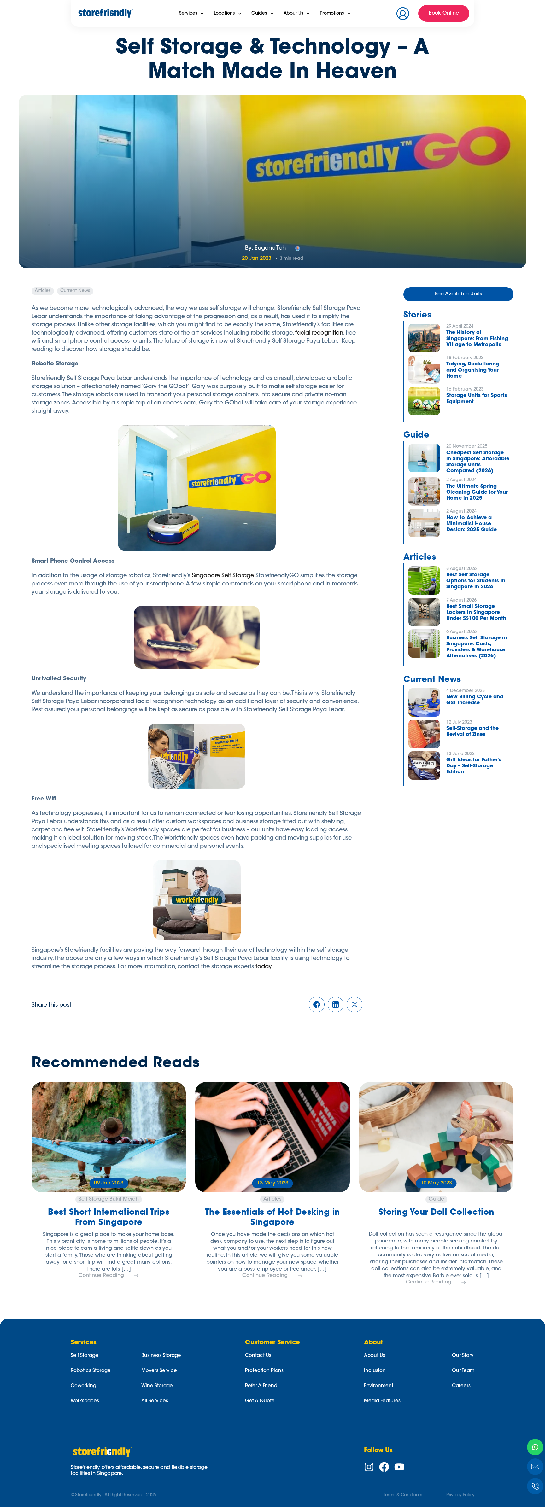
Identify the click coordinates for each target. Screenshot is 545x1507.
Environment (378, 1386)
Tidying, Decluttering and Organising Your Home (472, 370)
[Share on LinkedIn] (335, 1005)
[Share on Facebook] (317, 1005)
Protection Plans (264, 1371)
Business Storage (161, 1355)
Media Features (382, 1401)
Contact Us (258, 1355)
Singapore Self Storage (223, 576)
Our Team (463, 1371)
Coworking (83, 1386)
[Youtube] (399, 1467)
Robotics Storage (91, 1371)
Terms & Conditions (403, 1495)
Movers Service (159, 1371)
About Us (374, 1355)
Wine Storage (157, 1386)
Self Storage (84, 1355)
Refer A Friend (261, 1386)
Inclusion (375, 1371)
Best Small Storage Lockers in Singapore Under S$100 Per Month (476, 612)
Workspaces (85, 1401)
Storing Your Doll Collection (436, 1213)
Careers (461, 1386)
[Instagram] (369, 1467)
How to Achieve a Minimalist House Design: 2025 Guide (471, 523)
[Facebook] (384, 1467)
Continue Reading (101, 1275)
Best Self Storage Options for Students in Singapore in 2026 (475, 581)
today (263, 967)
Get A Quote (260, 1401)
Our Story (462, 1355)
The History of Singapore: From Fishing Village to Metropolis (477, 338)
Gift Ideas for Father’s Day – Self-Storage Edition (473, 766)
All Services (154, 1401)
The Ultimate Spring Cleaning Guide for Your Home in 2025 (477, 492)
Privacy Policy (460, 1495)
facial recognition (319, 333)
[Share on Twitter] (354, 1005)
